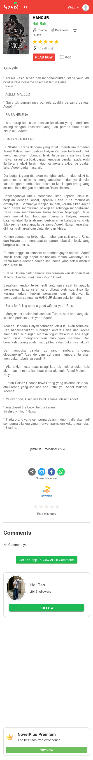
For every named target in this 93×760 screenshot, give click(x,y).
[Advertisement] (46, 667)
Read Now (44, 57)
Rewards (46, 496)
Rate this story (46, 514)
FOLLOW (46, 608)
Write (72, 7)
